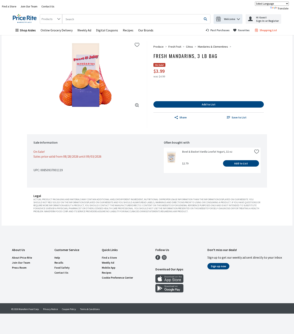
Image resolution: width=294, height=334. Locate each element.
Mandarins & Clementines (213, 46)
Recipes (128, 30)
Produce (158, 46)
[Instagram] (164, 259)
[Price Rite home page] (25, 19)
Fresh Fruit (174, 46)
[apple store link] (169, 282)
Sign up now (218, 266)
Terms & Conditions (90, 309)
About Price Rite (22, 257)
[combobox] (51, 19)
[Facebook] (157, 259)
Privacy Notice (50, 309)
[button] (238, 18)
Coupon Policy (69, 309)
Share (183, 117)
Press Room (19, 267)
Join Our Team (28, 6)
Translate (283, 8)
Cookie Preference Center (117, 277)
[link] (217, 30)
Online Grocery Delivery (57, 30)
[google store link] (169, 291)
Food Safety (62, 267)
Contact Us (47, 6)
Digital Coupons (107, 30)
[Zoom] (137, 105)
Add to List (208, 104)
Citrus (189, 46)
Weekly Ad (84, 30)
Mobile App (108, 267)
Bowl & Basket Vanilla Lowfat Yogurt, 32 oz (207, 151)
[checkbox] (137, 44)
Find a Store (9, 6)
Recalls (58, 262)
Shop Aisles (28, 30)
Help (57, 257)
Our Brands (145, 30)
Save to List (239, 117)
